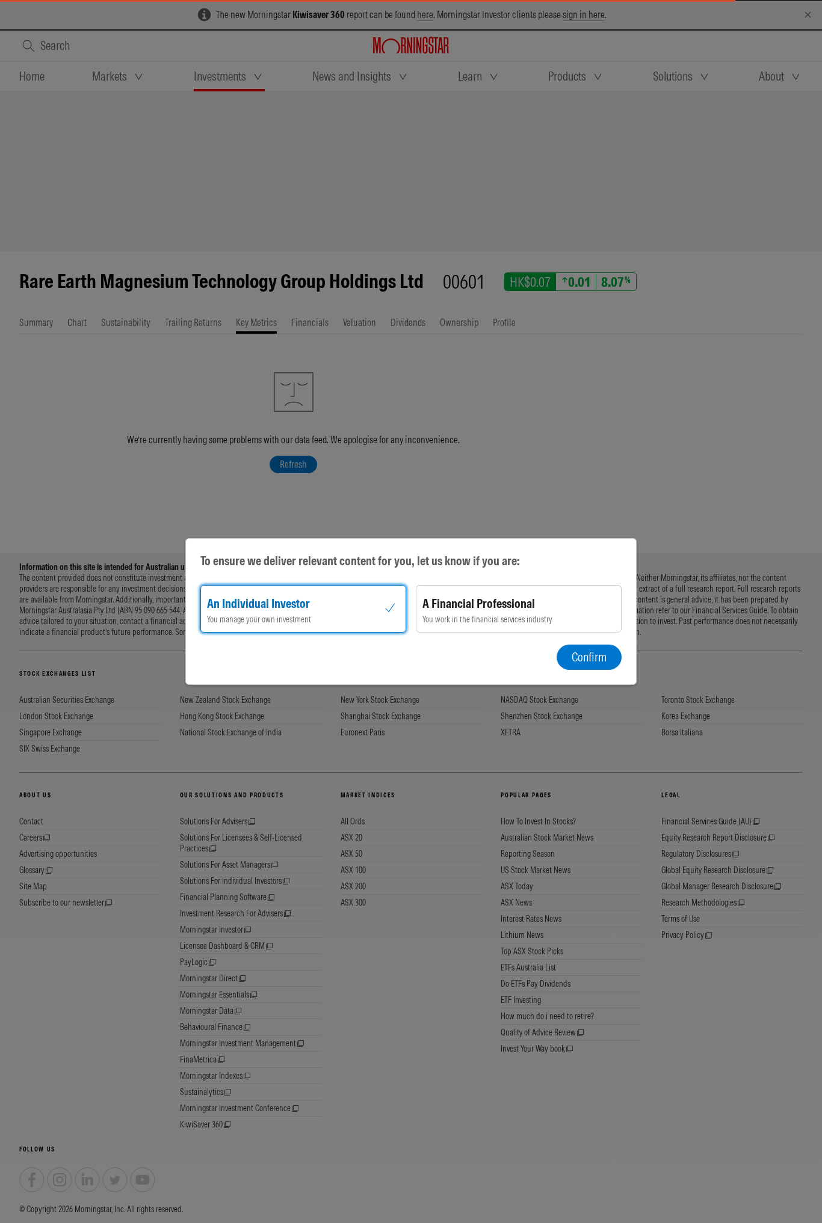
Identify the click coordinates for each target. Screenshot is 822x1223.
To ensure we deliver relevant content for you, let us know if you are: (360, 560)
